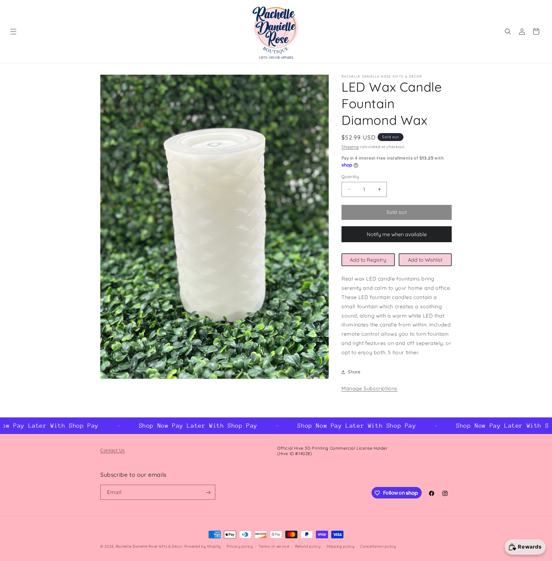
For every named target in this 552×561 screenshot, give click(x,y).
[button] (13, 32)
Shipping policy (340, 546)
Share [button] (354, 372)
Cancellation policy (378, 546)
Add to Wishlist (425, 260)
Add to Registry (368, 260)
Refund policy (307, 546)
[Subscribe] (208, 492)
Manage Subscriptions (369, 388)
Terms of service (274, 546)
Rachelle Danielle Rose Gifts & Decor (149, 546)
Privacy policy (240, 546)
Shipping (350, 146)
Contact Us (112, 450)
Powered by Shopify (202, 546)
